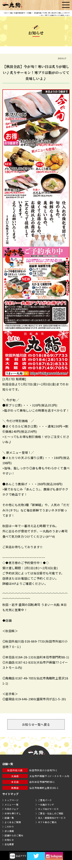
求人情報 (9, 831)
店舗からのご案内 (14, 835)
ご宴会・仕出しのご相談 (50, 813)
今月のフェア (11, 808)
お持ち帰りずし (13, 813)
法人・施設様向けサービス (52, 817)
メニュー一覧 (11, 804)
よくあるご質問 (13, 822)
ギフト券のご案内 (47, 822)
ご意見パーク (45, 800)
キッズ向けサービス (48, 808)
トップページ (11, 800)
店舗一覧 (9, 817)
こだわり (9, 826)
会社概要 (9, 844)
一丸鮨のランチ (46, 804)
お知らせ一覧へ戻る (36, 724)
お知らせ (9, 839)
